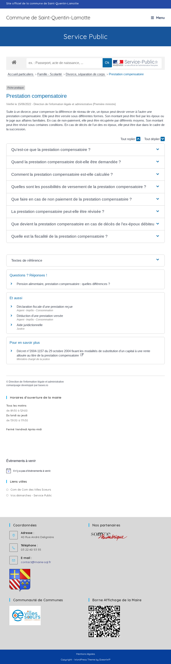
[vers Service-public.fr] (135, 63)
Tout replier (128, 139)
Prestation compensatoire (127, 74)
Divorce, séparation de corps (86, 74)
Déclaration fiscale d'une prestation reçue (45, 306)
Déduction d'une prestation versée (40, 316)
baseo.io (43, 385)
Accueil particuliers (21, 74)
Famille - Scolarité (50, 74)
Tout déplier (152, 139)
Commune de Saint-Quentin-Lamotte (48, 17)
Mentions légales (85, 653)
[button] (85, 150)
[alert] (85, 470)
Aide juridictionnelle (30, 325)
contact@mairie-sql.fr (36, 562)
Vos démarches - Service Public (31, 495)
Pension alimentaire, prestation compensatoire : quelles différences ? (63, 284)
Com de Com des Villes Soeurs (30, 489)
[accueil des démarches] (14, 62)
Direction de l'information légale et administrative (36, 381)
